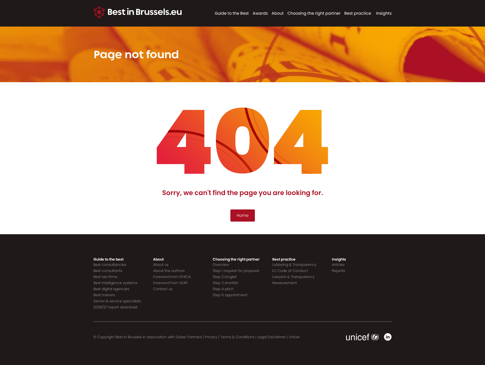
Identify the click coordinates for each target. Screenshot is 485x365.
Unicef (294, 336)
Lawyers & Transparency (293, 276)
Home (243, 215)
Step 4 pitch (223, 288)
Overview (221, 264)
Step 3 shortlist (225, 282)
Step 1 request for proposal (236, 270)
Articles (338, 264)
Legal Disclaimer (271, 336)
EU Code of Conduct (290, 270)
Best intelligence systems (115, 282)
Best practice (357, 13)
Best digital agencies (111, 288)
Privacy (211, 336)
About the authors (169, 270)
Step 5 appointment (230, 294)
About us (160, 264)
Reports (338, 270)
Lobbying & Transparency (294, 264)
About (278, 13)
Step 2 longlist (225, 276)
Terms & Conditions (237, 336)
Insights (384, 13)
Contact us (163, 288)
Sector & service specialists (117, 301)
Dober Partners (189, 336)
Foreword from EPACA (172, 276)
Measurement (284, 282)
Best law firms (105, 276)
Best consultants (107, 270)
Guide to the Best (232, 13)
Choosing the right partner (314, 13)
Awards (260, 13)
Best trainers (104, 294)
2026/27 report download (115, 307)
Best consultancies (109, 264)
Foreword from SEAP (170, 282)
